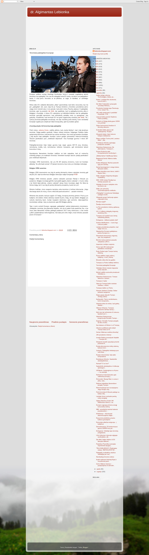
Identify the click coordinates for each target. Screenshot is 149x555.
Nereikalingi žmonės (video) (105, 457)
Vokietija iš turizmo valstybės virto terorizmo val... (107, 185)
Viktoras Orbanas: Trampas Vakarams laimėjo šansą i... (105, 308)
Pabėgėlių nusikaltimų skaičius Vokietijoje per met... (106, 453)
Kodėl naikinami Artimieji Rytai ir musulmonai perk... (106, 460)
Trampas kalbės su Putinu (104, 288)
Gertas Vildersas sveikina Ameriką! (107, 332)
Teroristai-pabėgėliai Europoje (105, 265)
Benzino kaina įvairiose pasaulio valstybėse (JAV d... (106, 240)
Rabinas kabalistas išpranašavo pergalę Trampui (106, 384)
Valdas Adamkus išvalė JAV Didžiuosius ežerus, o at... (105, 401)
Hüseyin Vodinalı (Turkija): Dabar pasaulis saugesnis (106, 291)
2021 (97, 74)
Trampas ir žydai (101, 281)
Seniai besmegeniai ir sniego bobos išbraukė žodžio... (107, 168)
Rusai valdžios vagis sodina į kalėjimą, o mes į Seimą (105, 256)
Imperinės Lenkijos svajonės (105, 244)
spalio (99, 469)
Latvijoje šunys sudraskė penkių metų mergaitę (106, 397)
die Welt (51, 111)
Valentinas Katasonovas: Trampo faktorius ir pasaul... (106, 277)
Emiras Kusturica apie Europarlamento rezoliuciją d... (106, 152)
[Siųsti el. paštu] (68, 230)
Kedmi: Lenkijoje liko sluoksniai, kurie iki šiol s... (106, 100)
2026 (97, 61)
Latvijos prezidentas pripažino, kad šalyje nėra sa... (107, 227)
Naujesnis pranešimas (39, 322)
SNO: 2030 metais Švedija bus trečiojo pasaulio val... (106, 180)
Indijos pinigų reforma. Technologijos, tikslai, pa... (105, 96)
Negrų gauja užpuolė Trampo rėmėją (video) (105, 295)
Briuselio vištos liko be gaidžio (105, 260)
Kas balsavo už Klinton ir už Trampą (107, 325)
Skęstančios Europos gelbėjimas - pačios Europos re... (107, 232)
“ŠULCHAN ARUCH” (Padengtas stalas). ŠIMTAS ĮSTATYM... (106, 449)
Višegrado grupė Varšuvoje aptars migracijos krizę (107, 198)
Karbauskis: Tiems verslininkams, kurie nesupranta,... (106, 300)
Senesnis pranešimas (78, 322)
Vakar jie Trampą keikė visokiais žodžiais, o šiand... (106, 284)
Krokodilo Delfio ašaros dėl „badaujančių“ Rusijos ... (104, 130)
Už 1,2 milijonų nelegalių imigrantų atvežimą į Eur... (107, 212)
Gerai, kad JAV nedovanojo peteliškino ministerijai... (105, 247)
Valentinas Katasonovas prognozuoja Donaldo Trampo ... (107, 317)
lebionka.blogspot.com (103, 51)
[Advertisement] (74, 31)
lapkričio (99, 93)
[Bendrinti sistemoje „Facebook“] (74, 230)
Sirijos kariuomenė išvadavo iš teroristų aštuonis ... (106, 126)
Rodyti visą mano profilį (100, 54)
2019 (97, 80)
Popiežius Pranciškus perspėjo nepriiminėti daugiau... (106, 444)
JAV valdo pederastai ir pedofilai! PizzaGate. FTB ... (106, 113)
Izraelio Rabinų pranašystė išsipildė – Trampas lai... (107, 338)
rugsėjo (99, 471)
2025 (97, 64)
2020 (97, 77)
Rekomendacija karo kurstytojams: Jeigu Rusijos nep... (107, 388)
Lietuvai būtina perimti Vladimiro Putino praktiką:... (106, 117)
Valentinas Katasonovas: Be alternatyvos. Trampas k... (105, 148)
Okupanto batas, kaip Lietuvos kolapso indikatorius (106, 135)
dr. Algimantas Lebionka (49, 12)
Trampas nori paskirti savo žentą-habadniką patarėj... (107, 216)
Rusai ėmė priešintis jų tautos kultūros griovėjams (105, 418)
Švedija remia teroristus (103, 204)
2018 (97, 82)
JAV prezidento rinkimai (103, 335)
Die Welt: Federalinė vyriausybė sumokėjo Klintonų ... (106, 104)
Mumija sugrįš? (101, 201)
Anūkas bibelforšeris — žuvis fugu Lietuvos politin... (107, 223)
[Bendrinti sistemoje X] (72, 230)
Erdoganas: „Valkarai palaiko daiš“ (107, 220)
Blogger (85, 547)
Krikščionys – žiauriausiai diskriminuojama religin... (105, 414)
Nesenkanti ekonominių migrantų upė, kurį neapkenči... (106, 236)
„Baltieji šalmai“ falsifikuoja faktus (106, 156)
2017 (97, 85)
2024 (97, 66)
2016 (97, 88)
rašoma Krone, (43, 130)
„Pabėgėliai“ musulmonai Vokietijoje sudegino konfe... (107, 193)
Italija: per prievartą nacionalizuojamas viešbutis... (106, 189)
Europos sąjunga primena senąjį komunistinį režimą (106, 405)
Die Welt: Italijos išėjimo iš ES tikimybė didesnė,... (105, 440)
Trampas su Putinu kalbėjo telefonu (107, 262)
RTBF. (75, 174)
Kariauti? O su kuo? (102, 363)
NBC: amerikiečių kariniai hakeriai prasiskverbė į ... (107, 410)
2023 (97, 69)
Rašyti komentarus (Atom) (46, 326)
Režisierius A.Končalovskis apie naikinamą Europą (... (106, 375)
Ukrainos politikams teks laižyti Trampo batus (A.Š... (106, 328)
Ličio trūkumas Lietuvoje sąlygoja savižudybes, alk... (106, 436)
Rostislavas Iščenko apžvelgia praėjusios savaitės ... (105, 143)
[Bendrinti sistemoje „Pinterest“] (76, 230)
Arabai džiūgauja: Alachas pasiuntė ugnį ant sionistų (107, 163)
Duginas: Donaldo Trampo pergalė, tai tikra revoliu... (107, 321)
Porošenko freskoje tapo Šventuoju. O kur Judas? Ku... (107, 109)
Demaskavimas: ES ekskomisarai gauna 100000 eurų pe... (106, 427)
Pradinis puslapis (59, 322)
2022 (97, 72)
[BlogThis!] (70, 230)
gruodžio (100, 90)
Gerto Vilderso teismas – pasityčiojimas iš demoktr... (105, 464)
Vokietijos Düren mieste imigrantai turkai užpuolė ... (107, 268)
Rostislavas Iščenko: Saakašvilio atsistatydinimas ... (106, 360)
